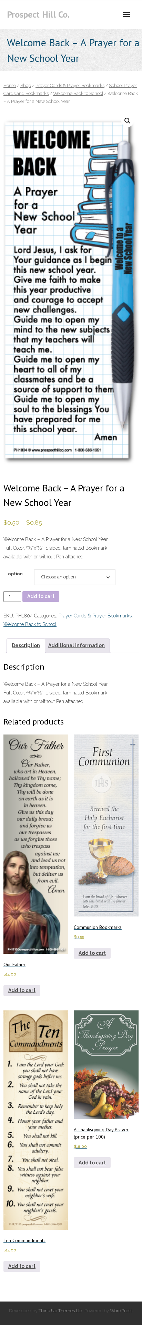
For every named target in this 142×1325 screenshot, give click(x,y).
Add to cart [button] (22, 990)
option (15, 573)
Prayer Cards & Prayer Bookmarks (70, 85)
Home (9, 85)
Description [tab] (26, 645)
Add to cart (40, 596)
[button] (127, 121)
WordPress (121, 1310)
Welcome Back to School (78, 93)
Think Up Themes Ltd (60, 1310)
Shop (25, 85)
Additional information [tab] (76, 645)
